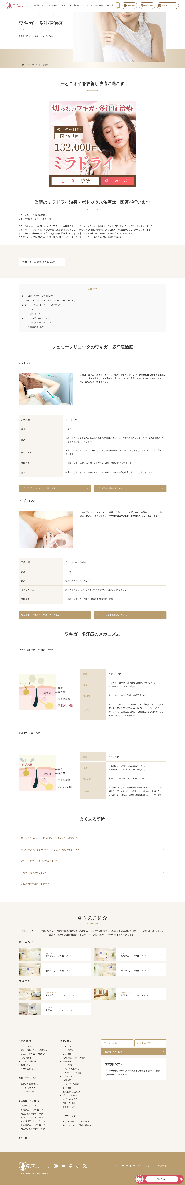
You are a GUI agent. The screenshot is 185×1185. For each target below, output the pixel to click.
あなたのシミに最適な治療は (76, 1122)
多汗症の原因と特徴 (37, 327)
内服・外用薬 (69, 1103)
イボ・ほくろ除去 (71, 1084)
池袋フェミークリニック (32, 1114)
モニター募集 (110, 1043)
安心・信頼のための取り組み (34, 1050)
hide (95, 289)
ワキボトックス (35, 314)
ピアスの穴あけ (70, 1095)
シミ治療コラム (28, 1091)
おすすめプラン (144, 1043)
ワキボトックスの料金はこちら (112, 615)
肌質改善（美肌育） (72, 1092)
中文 (118, 5)
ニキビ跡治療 (69, 1050)
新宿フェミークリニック (32, 1110)
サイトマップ (122, 1166)
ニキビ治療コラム (29, 1088)
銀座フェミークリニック (32, 1118)
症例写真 (109, 5)
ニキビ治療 (68, 1046)
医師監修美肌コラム (30, 1084)
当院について (40, 5)
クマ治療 (67, 1088)
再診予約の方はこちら (114, 1052)
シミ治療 (67, 1054)
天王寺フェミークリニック (33, 1129)
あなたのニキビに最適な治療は (77, 1125)
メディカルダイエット (73, 1099)
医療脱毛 (67, 1062)
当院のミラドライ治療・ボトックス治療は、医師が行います (49, 300)
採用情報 (162, 1166)
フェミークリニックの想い (33, 1054)
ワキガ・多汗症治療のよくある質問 (38, 261)
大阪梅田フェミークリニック (34, 1121)
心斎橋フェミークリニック (33, 1125)
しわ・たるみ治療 (71, 1069)
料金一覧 (99, 5)
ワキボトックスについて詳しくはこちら (40, 615)
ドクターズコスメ (71, 1107)
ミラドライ (33, 309)
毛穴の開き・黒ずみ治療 (74, 1058)
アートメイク (69, 1077)
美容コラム (26, 1065)
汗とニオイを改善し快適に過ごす (37, 296)
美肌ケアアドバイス (83, 5)
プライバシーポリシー (143, 1166)
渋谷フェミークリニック (32, 1106)
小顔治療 (67, 1080)
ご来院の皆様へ (28, 1069)
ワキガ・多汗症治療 (72, 1073)
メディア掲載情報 (29, 1062)
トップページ (24, 65)
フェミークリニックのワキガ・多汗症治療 (41, 305)
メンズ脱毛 (68, 1065)
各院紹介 (53, 5)
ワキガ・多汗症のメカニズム (35, 318)
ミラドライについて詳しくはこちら (38, 488)
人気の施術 (26, 1058)
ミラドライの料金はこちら (110, 488)
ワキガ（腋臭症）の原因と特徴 (41, 323)
